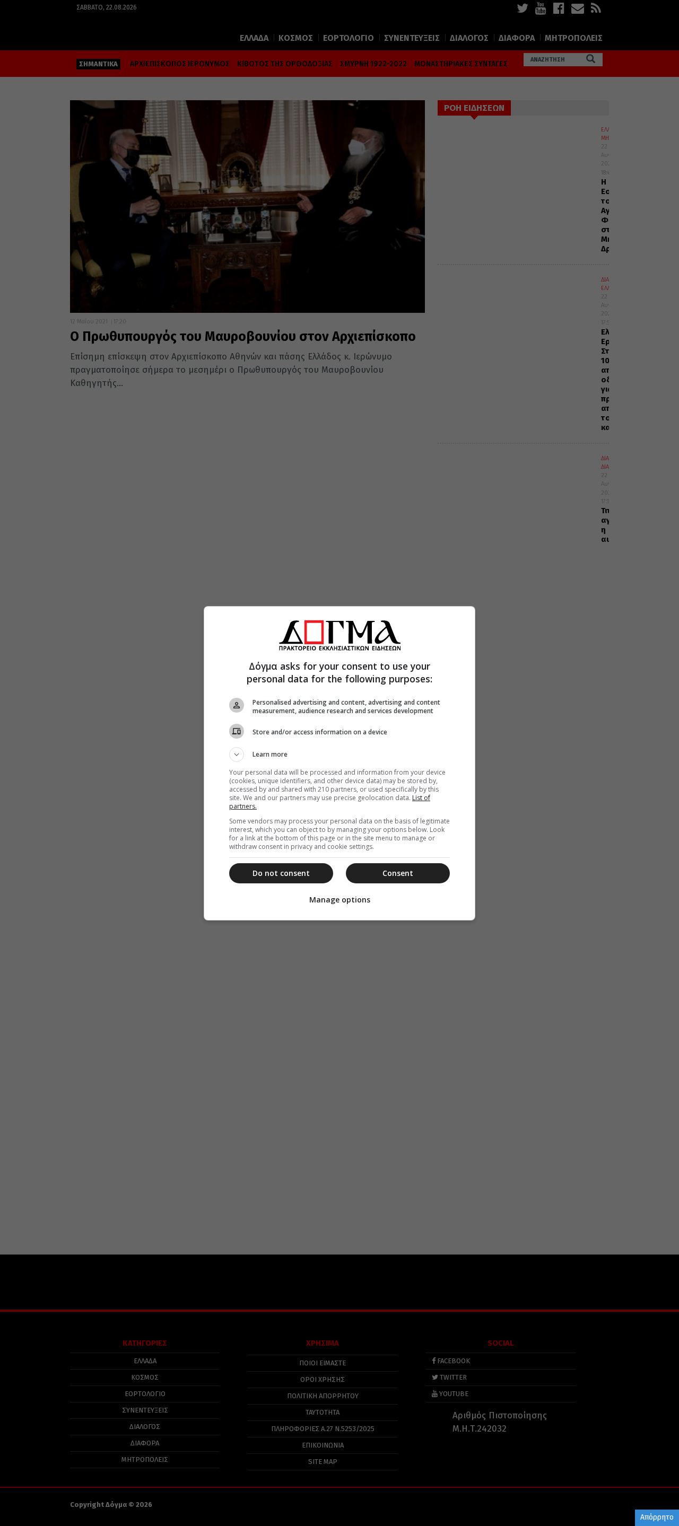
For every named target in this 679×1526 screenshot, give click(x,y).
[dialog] (339, 763)
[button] (339, 754)
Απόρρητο (657, 1517)
